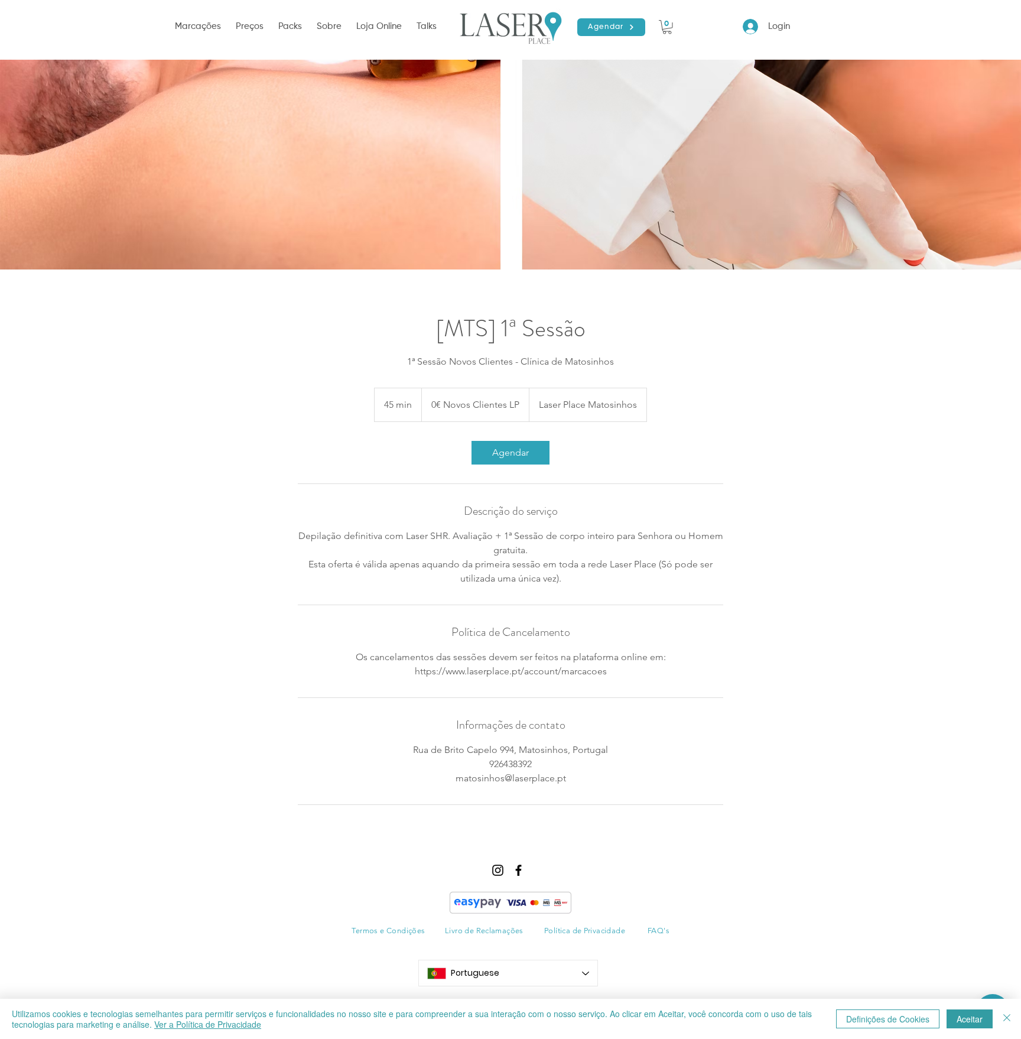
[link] (510, 453)
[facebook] (518, 870)
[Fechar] (1007, 1019)
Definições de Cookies (887, 1019)
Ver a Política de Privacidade (207, 1024)
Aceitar (970, 1019)
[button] (199, 26)
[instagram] (497, 870)
